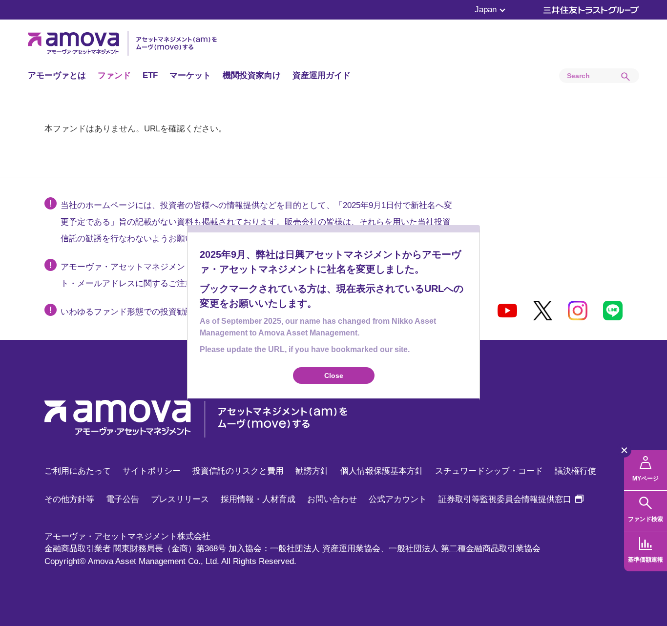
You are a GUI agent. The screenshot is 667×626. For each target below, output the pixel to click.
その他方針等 (69, 499)
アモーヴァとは (57, 75)
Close (333, 375)
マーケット (190, 75)
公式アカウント (398, 499)
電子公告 (122, 499)
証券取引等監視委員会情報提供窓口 (511, 499)
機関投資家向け (252, 75)
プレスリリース (180, 499)
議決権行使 (575, 471)
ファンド (114, 75)
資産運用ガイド (321, 75)
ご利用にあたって (77, 471)
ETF (150, 75)
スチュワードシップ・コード (489, 471)
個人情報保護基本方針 (381, 471)
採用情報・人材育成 (258, 499)
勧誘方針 (312, 471)
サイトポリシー (152, 471)
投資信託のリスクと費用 (238, 471)
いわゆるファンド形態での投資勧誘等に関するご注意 (160, 311)
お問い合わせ (332, 499)
